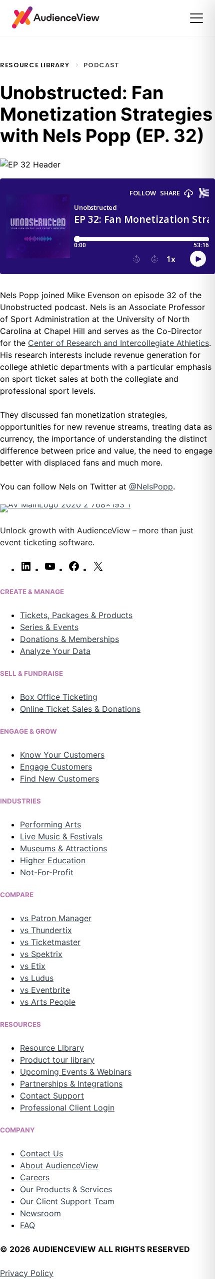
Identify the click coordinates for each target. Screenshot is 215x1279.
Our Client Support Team (67, 1201)
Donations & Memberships (69, 639)
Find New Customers (59, 779)
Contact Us (41, 1153)
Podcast (102, 65)
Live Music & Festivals (61, 836)
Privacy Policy (27, 1273)
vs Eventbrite (45, 990)
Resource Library (34, 65)
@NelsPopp (151, 486)
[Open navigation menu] (196, 18)
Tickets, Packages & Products (76, 615)
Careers (35, 1177)
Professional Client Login (67, 1108)
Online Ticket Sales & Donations (80, 709)
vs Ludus (37, 978)
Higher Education (53, 860)
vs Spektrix (41, 954)
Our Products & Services (66, 1189)
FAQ (27, 1225)
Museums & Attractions (63, 848)
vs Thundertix (46, 930)
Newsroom (40, 1213)
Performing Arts (50, 824)
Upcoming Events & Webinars (76, 1072)
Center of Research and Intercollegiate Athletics (118, 343)
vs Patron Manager (56, 918)
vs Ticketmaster (50, 942)
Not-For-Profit (47, 872)
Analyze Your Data (55, 651)
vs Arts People (48, 1002)
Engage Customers (56, 767)
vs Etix (33, 966)
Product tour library (57, 1060)
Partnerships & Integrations (71, 1084)
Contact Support (52, 1096)
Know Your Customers (62, 755)
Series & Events (49, 627)
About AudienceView (59, 1165)
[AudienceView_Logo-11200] (56, 17)
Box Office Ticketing (59, 697)
